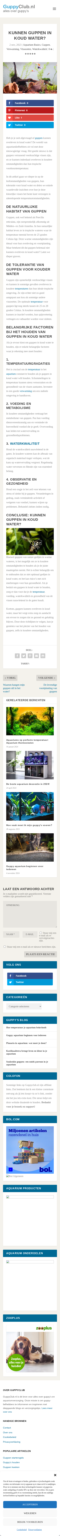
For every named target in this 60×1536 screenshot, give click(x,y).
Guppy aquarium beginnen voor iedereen (26, 1035)
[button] (55, 1475)
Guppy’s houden (11, 1462)
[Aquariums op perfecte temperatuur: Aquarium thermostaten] (30, 721)
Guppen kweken (11, 1467)
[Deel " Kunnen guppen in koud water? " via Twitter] (23, 656)
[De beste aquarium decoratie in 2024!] (30, 765)
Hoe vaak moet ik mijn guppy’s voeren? (29, 825)
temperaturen (21, 288)
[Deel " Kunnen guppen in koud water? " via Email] (36, 656)
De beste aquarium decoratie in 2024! (28, 784)
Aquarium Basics (31, 44)
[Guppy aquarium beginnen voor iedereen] (30, 847)
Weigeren (30, 1513)
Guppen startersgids (13, 1457)
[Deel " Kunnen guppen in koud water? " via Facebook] (17, 656)
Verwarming (13, 49)
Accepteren (30, 1504)
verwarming (26, 391)
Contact (7, 1427)
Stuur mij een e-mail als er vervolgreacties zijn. (47, 937)
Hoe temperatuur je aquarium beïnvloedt (26, 1027)
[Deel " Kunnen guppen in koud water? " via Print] (43, 656)
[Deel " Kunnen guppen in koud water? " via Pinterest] (30, 656)
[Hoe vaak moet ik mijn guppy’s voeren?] (30, 806)
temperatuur (37, 301)
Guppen (46, 44)
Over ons (7, 1432)
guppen (39, 138)
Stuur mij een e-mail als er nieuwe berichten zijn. (31, 946)
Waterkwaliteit (39, 49)
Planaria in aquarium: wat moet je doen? (26, 1043)
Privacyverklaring (35, 1530)
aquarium (11, 374)
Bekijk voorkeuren (30, 1522)
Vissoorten (25, 49)
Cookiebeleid (22, 1530)
